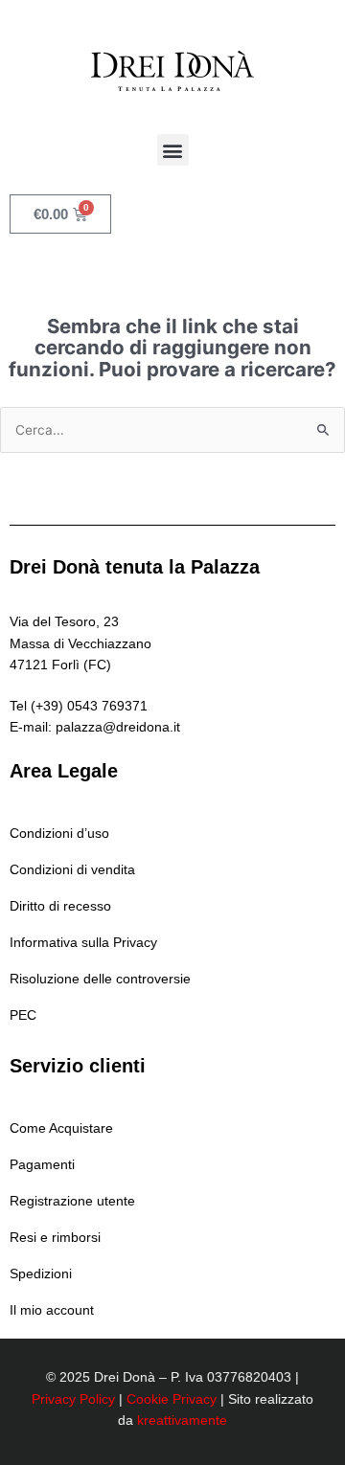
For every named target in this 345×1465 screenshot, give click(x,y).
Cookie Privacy (171, 1399)
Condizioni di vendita (72, 870)
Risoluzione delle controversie (100, 979)
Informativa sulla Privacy (83, 942)
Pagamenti (42, 1165)
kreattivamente (182, 1420)
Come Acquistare (61, 1128)
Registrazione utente (72, 1201)
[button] (173, 150)
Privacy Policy (73, 1399)
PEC (23, 1015)
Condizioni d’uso (59, 833)
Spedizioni (41, 1274)
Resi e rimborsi (55, 1237)
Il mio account (52, 1310)
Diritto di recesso (60, 906)
